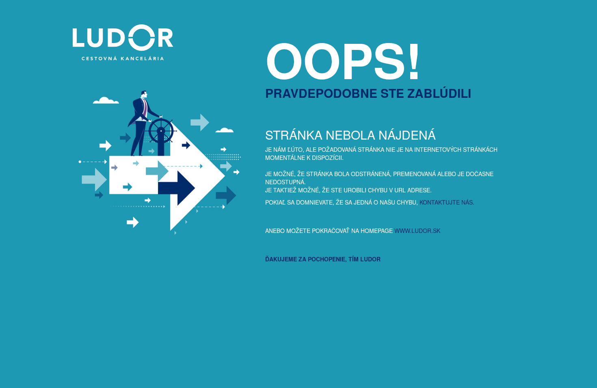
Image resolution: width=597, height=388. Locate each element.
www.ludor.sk (417, 230)
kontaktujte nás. (447, 202)
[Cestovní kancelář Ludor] (120, 58)
